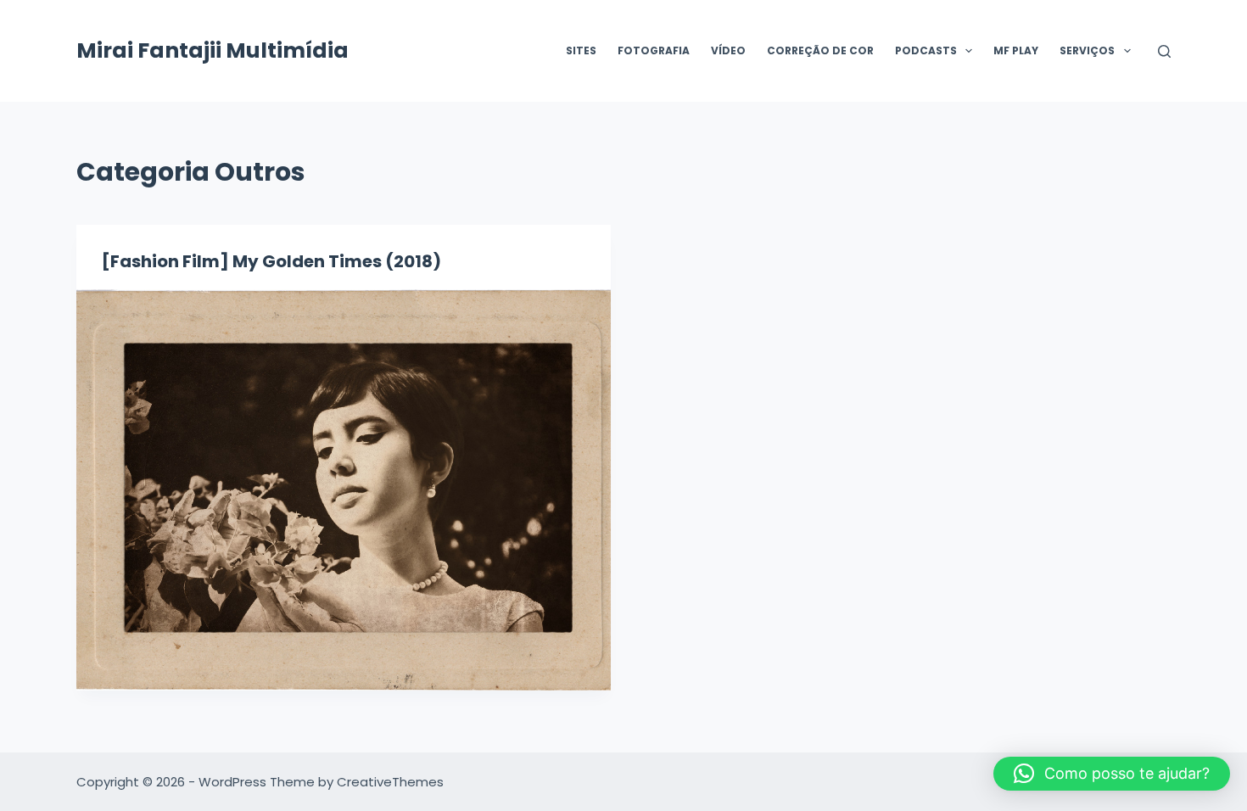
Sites (581, 50)
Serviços (1087, 50)
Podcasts (926, 50)
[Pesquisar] (1164, 51)
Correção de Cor (820, 50)
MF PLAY (1015, 50)
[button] (1111, 774)
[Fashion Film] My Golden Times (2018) (271, 261)
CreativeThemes (390, 782)
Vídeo (728, 50)
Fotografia (654, 50)
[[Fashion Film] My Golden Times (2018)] (343, 490)
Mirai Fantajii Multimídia (212, 50)
